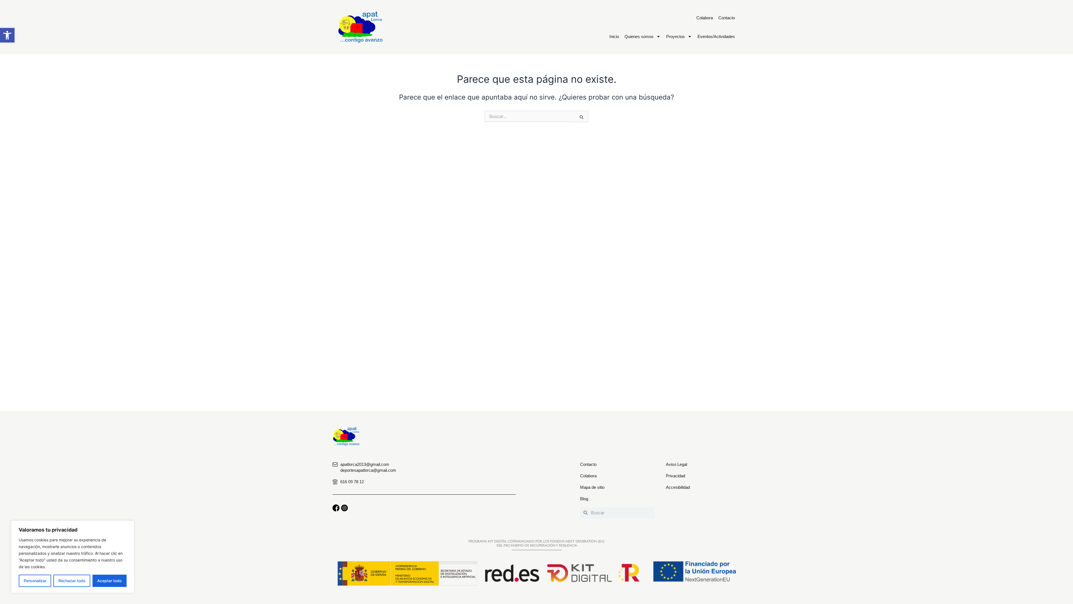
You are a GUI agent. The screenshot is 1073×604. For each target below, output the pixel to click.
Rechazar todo (71, 580)
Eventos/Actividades (716, 36)
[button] (7, 35)
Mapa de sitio (592, 487)
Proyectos (675, 36)
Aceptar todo (109, 580)
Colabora (704, 17)
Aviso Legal (676, 464)
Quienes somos (639, 36)
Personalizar (35, 580)
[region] (72, 557)
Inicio (614, 36)
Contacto (726, 17)
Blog (584, 498)
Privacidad (675, 475)
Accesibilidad (678, 487)
